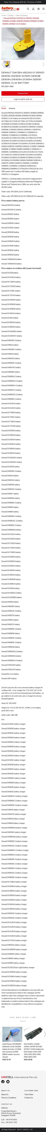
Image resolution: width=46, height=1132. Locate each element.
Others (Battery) (22, 15)
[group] (7, 64)
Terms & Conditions (8, 1098)
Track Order (28, 1094)
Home (4, 15)
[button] (2, 64)
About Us (4, 1094)
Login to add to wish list (23, 99)
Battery (11, 15)
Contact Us (28, 1098)
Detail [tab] (3, 108)
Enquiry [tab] (12, 108)
